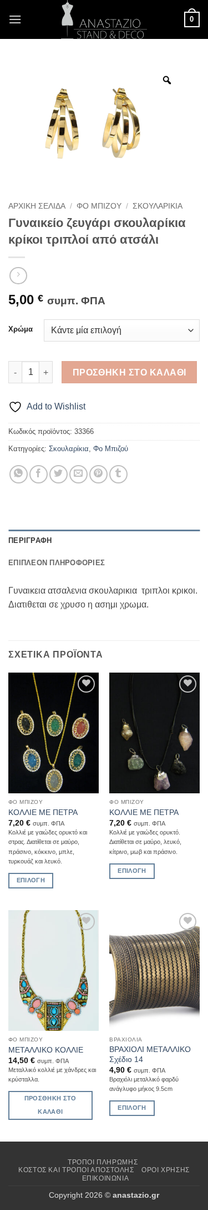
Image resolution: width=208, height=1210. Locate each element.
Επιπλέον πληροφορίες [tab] (56, 563)
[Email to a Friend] (78, 474)
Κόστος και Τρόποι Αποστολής (76, 1170)
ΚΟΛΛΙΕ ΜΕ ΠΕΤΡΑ (43, 812)
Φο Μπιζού (99, 206)
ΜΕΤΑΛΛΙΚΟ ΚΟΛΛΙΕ (45, 1050)
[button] (15, 19)
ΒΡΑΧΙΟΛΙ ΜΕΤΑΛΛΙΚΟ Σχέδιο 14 (150, 1054)
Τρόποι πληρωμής (103, 1162)
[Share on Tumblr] (118, 474)
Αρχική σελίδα (36, 206)
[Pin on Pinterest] (98, 474)
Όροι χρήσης (165, 1170)
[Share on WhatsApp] (18, 474)
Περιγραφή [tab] (30, 540)
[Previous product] (18, 275)
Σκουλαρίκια (157, 206)
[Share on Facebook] (38, 474)
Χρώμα (20, 329)
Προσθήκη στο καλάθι (129, 372)
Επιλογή (31, 880)
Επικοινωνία (105, 1178)
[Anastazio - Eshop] (104, 19)
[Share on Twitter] (58, 474)
